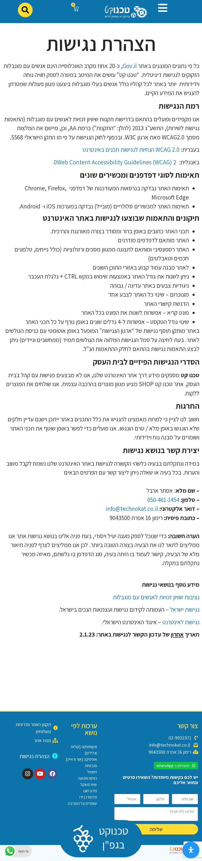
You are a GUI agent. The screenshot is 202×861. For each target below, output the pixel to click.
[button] (160, 8)
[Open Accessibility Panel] (191, 850)
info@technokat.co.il (132, 509)
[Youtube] (40, 773)
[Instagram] (27, 773)
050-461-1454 (163, 500)
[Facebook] (52, 773)
